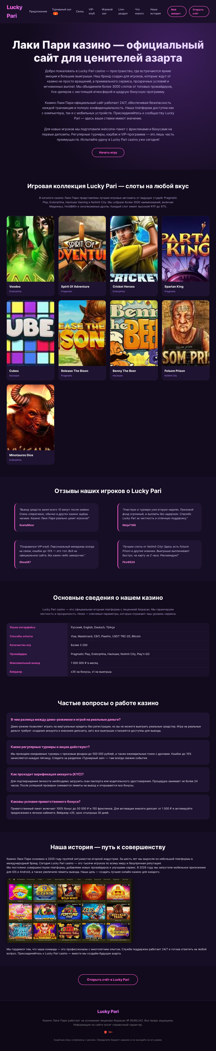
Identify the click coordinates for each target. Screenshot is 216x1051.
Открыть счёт (198, 11)
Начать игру (108, 152)
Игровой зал (107, 11)
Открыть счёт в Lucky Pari (108, 980)
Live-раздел (123, 11)
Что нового (139, 11)
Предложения (38, 11)
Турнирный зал (61, 11)
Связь (80, 11)
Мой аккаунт (176, 11)
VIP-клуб (92, 11)
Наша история (155, 11)
